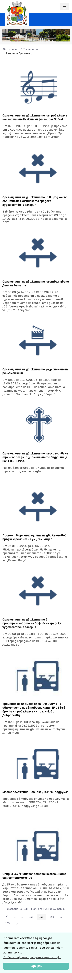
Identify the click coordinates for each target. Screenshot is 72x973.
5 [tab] (56, 36)
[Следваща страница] (17, 923)
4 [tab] (52, 36)
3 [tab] (48, 36)
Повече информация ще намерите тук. (32, 957)
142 (42, 917)
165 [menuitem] (8, 923)
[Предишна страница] (6, 917)
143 (53, 917)
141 (32, 917)
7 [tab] (64, 36)
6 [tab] (60, 36)
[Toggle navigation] (64, 7)
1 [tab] (40, 36)
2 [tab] (44, 36)
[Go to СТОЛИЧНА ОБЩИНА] (17, 13)
